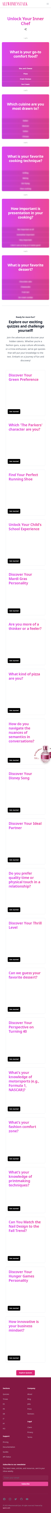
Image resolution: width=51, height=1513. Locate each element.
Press (29, 1409)
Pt (4, 1423)
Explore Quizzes (25, 1373)
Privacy (30, 1432)
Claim (29, 1427)
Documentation (9, 1447)
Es (4, 1404)
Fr (4, 1409)
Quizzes (6, 1394)
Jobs (29, 1404)
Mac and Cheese (25, 68)
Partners (30, 1414)
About (29, 1394)
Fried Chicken (25, 79)
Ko (4, 1428)
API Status (7, 1457)
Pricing (5, 1442)
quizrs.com (6, 1508)
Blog (29, 1399)
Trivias (5, 1399)
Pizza (25, 74)
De (4, 1414)
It (3, 1419)
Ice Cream (25, 84)
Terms (29, 1437)
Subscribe (26, 1484)
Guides (5, 1452)
